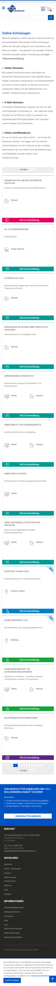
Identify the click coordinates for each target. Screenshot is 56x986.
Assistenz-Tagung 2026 (16, 571)
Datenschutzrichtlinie (13, 937)
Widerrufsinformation (13, 928)
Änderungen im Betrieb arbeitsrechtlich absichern (26, 328)
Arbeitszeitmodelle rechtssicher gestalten (22, 523)
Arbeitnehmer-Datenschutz (19, 376)
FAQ (6, 925)
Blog (6, 890)
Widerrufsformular (12, 933)
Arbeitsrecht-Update (15, 473)
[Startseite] (16, 7)
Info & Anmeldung (29, 220)
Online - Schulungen (12, 869)
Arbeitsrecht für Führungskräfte (22, 425)
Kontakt (7, 894)
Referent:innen (10, 877)
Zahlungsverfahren (12, 912)
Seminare (8, 864)
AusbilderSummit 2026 (16, 620)
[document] (28, 972)
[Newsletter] (43, 9)
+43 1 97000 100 (15, 845)
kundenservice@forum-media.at (20, 851)
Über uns (8, 885)
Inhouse (7, 873)
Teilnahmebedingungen (14, 907)
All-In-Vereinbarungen (16, 229)
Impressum (9, 916)
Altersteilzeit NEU (14, 278)
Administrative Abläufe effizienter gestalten (23, 181)
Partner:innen (9, 881)
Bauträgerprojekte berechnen (20, 718)
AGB (6, 920)
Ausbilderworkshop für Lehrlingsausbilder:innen (18, 670)
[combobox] (28, 17)
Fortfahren (12, 980)
